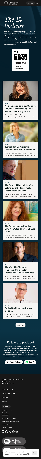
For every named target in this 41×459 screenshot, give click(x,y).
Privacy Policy (6, 425)
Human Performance (8, 393)
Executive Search (7, 389)
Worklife (4, 401)
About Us (5, 397)
